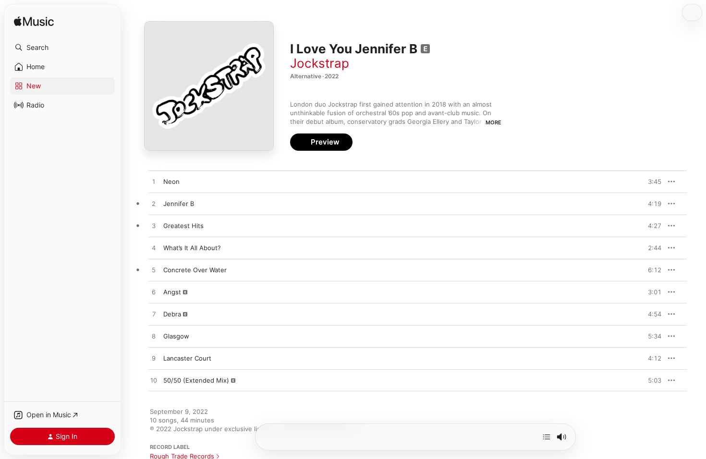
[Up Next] (546, 437)
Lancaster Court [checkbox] (187, 358)
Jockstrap (319, 63)
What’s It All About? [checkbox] (192, 248)
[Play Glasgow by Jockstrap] (153, 336)
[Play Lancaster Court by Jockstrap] (153, 358)
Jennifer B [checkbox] (178, 203)
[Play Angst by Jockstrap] (153, 292)
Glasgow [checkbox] (176, 336)
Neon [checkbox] (171, 181)
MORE (493, 122)
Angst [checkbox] (172, 292)
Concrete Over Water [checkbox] (195, 270)
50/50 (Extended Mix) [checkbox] (196, 380)
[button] (62, 47)
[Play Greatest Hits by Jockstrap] (153, 226)
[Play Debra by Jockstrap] (153, 314)
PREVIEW (650, 181)
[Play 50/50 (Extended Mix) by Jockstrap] (153, 380)
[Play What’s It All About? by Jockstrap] (153, 248)
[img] (34, 21)
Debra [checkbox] (172, 314)
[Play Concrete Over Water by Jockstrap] (153, 270)
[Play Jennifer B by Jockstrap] (153, 204)
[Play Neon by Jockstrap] (153, 182)
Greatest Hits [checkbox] (183, 226)
